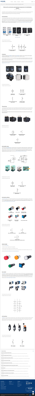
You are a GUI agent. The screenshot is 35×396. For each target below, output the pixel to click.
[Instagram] (29, 383)
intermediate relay (9, 147)
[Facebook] (26, 383)
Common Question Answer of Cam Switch (11, 277)
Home (1, 4)
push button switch (5, 198)
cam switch (4, 273)
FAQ (4, 4)
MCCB (17, 37)
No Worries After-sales (3, 387)
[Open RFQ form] (33, 394)
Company (22, 1)
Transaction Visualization (3, 386)
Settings (27, 394)
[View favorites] (33, 392)
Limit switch (3, 317)
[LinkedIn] (28, 383)
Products (12, 1)
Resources (18, 1)
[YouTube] (31, 383)
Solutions (15, 1)
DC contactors (17, 55)
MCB (15, 37)
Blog (3, 4)
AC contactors (10, 55)
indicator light (6, 245)
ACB (19, 37)
